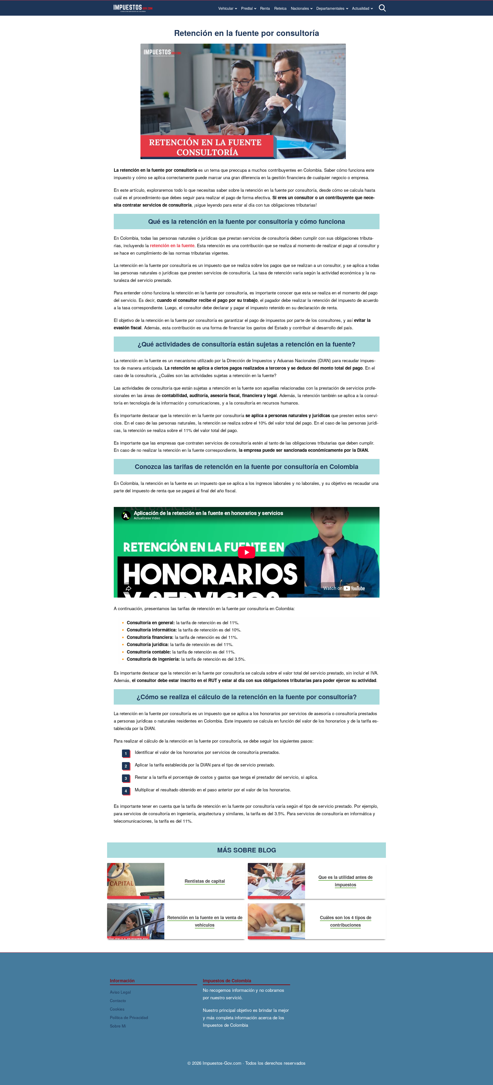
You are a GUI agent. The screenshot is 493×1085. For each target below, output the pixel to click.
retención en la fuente (172, 245)
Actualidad (360, 8)
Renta (265, 8)
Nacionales (300, 8)
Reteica (280, 8)
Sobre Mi (118, 1026)
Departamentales (330, 8)
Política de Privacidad (129, 1017)
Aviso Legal (120, 992)
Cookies (117, 1009)
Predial (247, 8)
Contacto (118, 1000)
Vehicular (225, 8)
